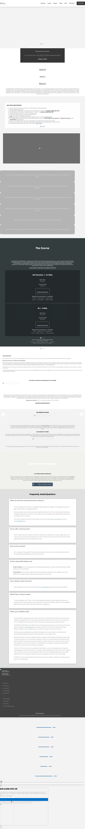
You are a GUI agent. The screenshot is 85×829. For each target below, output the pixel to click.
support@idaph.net (20, 521)
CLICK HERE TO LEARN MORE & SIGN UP (42, 403)
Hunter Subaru (46, 425)
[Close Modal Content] (1, 782)
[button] (42, 75)
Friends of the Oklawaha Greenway (16, 446)
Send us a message (55, 519)
